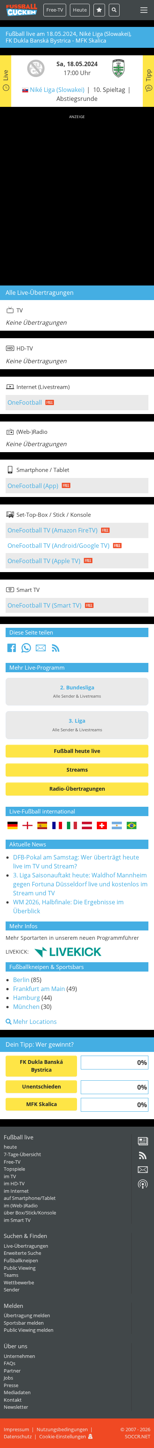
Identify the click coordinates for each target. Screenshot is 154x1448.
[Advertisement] (77, 199)
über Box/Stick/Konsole (30, 1212)
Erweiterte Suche (22, 1253)
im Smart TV (17, 1220)
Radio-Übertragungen (77, 788)
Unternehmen (19, 1356)
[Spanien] (42, 826)
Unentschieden (41, 1086)
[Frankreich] (57, 826)
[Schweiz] (102, 826)
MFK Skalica (41, 1104)
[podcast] (143, 1186)
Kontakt (13, 1399)
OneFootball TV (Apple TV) (43, 561)
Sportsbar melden (24, 1322)
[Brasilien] (132, 826)
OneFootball (24, 402)
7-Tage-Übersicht (22, 1154)
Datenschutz (18, 1436)
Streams (77, 769)
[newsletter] (143, 1172)
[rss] (143, 1158)
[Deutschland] (12, 826)
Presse (11, 1385)
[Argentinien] (117, 826)
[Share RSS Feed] (56, 650)
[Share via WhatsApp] (26, 650)
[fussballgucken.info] (22, 10)
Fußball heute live (77, 750)
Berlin (21, 980)
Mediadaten (17, 1392)
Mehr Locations (34, 1022)
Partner (12, 1370)
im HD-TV (14, 1183)
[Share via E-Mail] (41, 650)
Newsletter (16, 1407)
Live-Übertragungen (26, 1245)
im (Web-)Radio (21, 1205)
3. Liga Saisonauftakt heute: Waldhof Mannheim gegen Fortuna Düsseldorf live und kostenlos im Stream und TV (80, 884)
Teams (11, 1275)
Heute (80, 9)
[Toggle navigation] (144, 10)
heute (10, 1146)
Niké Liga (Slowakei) (57, 90)
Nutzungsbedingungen (62, 1429)
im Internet (16, 1191)
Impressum (16, 1429)
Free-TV (54, 9)
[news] (143, 1143)
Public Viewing (20, 1268)
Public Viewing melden (28, 1330)
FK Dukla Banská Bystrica (41, 1065)
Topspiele (14, 1168)
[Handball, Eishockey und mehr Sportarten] (67, 951)
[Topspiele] (99, 10)
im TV (10, 1176)
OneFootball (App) (32, 486)
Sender (11, 1289)
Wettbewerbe (19, 1282)
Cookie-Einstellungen (62, 1436)
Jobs (8, 1377)
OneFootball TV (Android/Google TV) (58, 545)
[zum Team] (34, 68)
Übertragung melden (27, 1315)
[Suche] (114, 10)
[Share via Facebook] (12, 650)
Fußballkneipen (21, 1260)
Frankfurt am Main (39, 989)
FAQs (9, 1363)
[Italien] (72, 826)
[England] (27, 826)
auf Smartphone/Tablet (30, 1198)
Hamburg (26, 998)
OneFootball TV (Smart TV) (44, 605)
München (26, 1007)
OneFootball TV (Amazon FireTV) (52, 530)
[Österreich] (87, 826)
